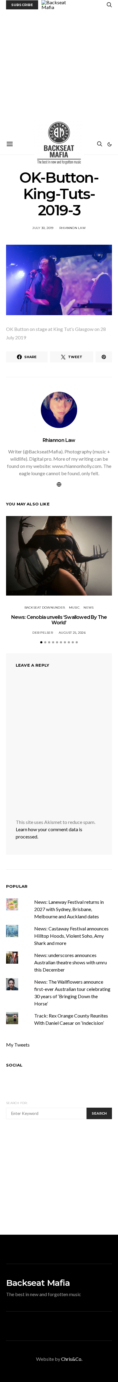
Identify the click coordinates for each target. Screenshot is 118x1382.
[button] (109, 144)
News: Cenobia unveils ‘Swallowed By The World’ (59, 620)
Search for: (17, 1103)
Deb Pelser (42, 633)
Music (74, 607)
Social (14, 1065)
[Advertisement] (59, 72)
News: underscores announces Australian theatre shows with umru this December (70, 962)
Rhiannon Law (72, 228)
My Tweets (18, 1044)
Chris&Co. (71, 1359)
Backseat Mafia (38, 1283)
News (88, 607)
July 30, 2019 (42, 228)
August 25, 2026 (72, 633)
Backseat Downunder (45, 607)
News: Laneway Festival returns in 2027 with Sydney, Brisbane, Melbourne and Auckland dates (69, 909)
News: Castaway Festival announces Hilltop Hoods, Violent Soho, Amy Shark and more (71, 936)
